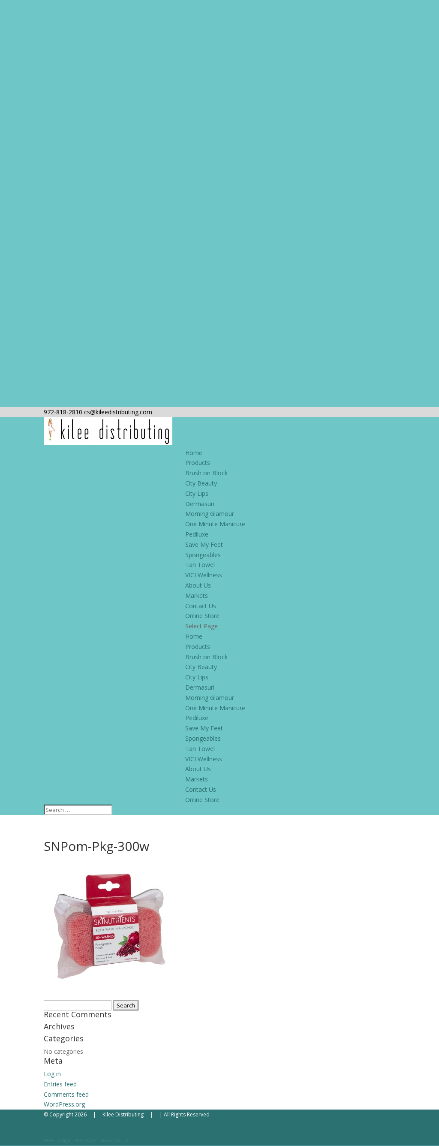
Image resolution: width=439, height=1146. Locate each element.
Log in (52, 1074)
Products (197, 462)
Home (193, 453)
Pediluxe (196, 534)
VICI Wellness (203, 575)
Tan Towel (200, 565)
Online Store (202, 616)
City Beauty (201, 483)
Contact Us (200, 606)
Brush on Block (206, 473)
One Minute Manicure (215, 524)
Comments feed (66, 1094)
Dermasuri (199, 504)
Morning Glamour (209, 514)
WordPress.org (64, 1104)
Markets (196, 595)
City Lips (196, 493)
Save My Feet (204, 544)
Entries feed (60, 1084)
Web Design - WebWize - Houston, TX (86, 1140)
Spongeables (203, 555)
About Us (198, 585)
